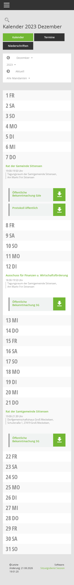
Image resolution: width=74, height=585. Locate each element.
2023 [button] (10, 64)
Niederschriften (18, 46)
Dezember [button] (23, 58)
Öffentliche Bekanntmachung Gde (26, 194)
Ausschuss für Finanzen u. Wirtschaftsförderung (37, 275)
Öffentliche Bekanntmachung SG (25, 303)
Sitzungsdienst (52, 568)
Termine (49, 37)
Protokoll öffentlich (25, 208)
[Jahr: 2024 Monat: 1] (8, 71)
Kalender (18, 37)
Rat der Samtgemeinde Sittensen (27, 411)
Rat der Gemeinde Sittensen (24, 166)
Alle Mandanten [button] (17, 78)
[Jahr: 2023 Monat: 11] (8, 57)
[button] (59, 194)
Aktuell (20, 71)
